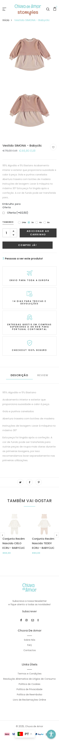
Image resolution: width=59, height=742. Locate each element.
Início (5, 20)
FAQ (29, 645)
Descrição (19, 375)
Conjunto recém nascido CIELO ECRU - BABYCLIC (13, 543)
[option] (15, 538)
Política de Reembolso (29, 694)
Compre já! (27, 245)
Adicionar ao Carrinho (38, 232)
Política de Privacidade (29, 689)
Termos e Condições (29, 673)
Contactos (29, 650)
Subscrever (29, 611)
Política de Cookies (29, 684)
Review (42, 375)
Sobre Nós (29, 639)
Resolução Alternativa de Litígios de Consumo (29, 678)
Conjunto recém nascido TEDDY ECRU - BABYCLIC (43, 543)
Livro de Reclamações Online (29, 699)
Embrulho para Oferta (11, 205)
